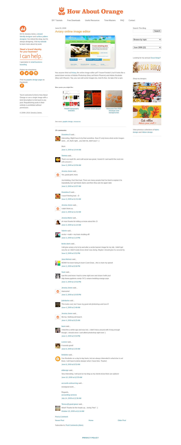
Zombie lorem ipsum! (93, 109)
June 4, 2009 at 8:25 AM (71, 320)
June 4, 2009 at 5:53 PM (71, 336)
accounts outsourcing (70, 383)
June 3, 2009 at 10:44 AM (71, 150)
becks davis (66, 244)
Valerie (64, 231)
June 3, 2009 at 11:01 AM (71, 199)
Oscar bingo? (155, 58)
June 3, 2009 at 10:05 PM (71, 295)
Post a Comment (61, 417)
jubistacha (65, 301)
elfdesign (65, 370)
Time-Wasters (110, 20)
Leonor (64, 342)
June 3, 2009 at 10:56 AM (71, 165)
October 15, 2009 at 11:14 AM (73, 411)
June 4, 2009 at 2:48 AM (71, 308)
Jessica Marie (67, 218)
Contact (132, 20)
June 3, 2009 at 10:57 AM (71, 186)
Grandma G (66, 135)
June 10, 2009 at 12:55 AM (72, 377)
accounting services (69, 395)
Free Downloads (73, 20)
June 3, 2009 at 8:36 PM (71, 266)
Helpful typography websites (71, 110)
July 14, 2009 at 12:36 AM (71, 398)
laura (63, 326)
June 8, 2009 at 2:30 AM (71, 349)
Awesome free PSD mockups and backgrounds (113, 111)
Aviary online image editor (72, 31)
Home (91, 420)
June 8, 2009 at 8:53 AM (71, 364)
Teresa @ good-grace (70, 404)
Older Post (122, 420)
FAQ (122, 20)
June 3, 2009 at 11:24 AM (71, 225)
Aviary (73, 73)
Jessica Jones (67, 171)
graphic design (68, 121)
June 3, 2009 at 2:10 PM (71, 238)
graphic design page (34, 80)
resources (77, 121)
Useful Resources (92, 20)
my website (42, 42)
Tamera (64, 156)
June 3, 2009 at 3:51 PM (71, 253)
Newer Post (59, 420)
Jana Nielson (67, 259)
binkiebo (65, 355)
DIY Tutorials (57, 20)
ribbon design (147, 132)
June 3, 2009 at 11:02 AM (71, 212)
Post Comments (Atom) (74, 425)
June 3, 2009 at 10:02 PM (71, 282)
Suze (63, 272)
